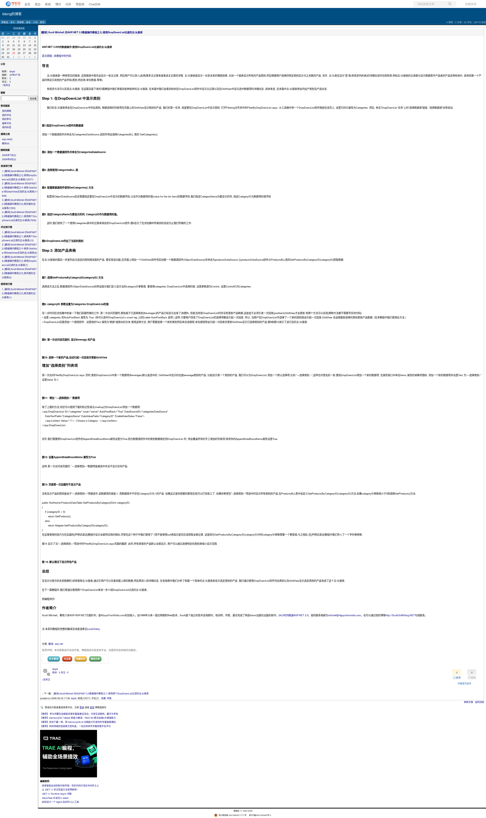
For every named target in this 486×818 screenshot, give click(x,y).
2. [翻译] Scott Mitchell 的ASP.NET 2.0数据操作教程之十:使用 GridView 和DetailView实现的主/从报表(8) (19, 248)
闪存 (68, 4)
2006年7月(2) (9, 155)
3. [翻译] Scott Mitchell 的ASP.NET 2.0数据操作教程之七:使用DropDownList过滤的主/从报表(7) (19, 261)
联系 (28, 22)
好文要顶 (53, 658)
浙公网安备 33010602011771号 (232, 815)
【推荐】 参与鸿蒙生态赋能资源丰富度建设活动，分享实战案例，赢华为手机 (79, 713)
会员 (27, 4)
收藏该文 (80, 658)
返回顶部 (479, 702)
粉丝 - (56, 672)
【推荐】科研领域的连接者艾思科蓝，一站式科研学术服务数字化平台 (75, 726)
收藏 (103, 698)
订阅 (35, 22)
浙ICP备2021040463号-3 (260, 815)
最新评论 (6, 123)
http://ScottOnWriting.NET (400, 615)
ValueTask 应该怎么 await (55, 797)
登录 (82, 707)
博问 (58, 4)
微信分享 (95, 658)
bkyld (12, 71)
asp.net (59, 643)
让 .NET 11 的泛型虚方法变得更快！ (60, 789)
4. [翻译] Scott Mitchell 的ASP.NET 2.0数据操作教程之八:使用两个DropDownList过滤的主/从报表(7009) (19, 216)
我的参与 (6, 119)
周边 (37, 4)
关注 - (65, 672)
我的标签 (6, 127)
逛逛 (92, 707)
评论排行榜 (6, 227)
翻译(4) (5, 143)
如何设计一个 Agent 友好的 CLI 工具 (60, 801)
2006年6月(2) (9, 159)
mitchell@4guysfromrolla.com (344, 615)
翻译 (50, 643)
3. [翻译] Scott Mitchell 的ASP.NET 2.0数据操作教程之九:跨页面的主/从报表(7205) (19, 204)
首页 (12, 22)
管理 (42, 22)
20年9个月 (14, 75)
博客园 (4, 22)
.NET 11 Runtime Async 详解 (57, 793)
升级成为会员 (464, 683)
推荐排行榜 (6, 284)
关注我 (67, 658)
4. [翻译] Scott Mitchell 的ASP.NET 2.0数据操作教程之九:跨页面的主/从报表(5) (19, 273)
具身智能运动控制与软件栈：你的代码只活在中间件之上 (70, 785)
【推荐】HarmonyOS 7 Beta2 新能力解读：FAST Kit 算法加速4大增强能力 (78, 717)
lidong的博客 (12, 13)
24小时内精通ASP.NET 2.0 (293, 615)
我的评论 (6, 115)
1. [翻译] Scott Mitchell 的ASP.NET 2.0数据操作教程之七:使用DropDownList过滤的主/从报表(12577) (19, 175)
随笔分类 (5, 134)
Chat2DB (94, 4)
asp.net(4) (7, 139)
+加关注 (6, 85)
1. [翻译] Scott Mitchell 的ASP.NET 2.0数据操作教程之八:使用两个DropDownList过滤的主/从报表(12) (19, 236)
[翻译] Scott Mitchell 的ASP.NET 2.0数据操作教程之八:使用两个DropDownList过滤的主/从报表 (101, 693)
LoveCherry (93, 629)
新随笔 (20, 22)
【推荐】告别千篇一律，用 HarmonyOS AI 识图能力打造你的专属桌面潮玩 (78, 721)
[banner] (11, 4)
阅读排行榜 (6, 166)
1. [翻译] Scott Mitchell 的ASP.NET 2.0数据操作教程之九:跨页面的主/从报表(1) (19, 293)
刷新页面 (468, 702)
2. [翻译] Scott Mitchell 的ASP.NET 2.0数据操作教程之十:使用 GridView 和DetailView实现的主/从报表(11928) (20, 189)
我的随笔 (6, 110)
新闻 (48, 4)
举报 (109, 698)
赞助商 (80, 4)
